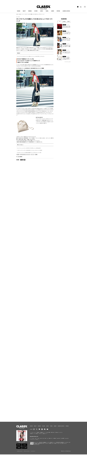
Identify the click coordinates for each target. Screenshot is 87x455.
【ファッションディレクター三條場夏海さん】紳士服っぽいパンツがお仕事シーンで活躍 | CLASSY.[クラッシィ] (44, 264)
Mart (43, 438)
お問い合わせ (52, 432)
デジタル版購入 (46, 398)
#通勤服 (36, 154)
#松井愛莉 (18, 154)
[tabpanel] (43, 359)
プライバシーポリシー (27, 451)
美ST (45, 438)
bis (47, 438)
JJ (30, 438)
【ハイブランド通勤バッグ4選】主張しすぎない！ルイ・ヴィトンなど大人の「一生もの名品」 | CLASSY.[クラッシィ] (66, 39)
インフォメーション (33, 432)
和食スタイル (50, 438)
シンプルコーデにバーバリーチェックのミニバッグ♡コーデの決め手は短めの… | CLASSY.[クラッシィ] (44, 341)
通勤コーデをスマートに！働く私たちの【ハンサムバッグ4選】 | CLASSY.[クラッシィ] (25, 214)
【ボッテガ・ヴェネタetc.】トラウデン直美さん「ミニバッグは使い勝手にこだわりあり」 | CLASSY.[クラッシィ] (25, 265)
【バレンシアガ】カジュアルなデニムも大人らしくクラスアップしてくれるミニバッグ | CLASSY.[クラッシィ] (25, 290)
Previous (67, 368)
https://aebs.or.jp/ (36, 444)
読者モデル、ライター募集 (34, 433)
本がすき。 (37, 439)
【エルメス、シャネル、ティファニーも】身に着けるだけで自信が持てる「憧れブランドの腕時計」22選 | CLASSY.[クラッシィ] (67, 46)
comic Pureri (67, 438)
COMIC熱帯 (62, 438)
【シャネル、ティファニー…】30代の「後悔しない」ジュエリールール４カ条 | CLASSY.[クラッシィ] (67, 52)
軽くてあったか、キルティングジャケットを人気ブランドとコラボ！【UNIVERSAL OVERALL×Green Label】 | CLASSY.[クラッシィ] (44, 316)
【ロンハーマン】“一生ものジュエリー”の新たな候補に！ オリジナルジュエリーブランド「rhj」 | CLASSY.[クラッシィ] (67, 33)
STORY (38, 438)
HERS (41, 438)
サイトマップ (33, 451)
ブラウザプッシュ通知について (42, 433)
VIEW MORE (64, 415)
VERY (35, 438)
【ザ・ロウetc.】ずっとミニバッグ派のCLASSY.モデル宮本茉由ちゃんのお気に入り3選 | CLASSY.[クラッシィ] (44, 238)
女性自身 (54, 438)
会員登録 (38, 432)
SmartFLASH (58, 438)
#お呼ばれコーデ (68, 379)
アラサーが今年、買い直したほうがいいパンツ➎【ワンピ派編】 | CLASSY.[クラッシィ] (44, 290)
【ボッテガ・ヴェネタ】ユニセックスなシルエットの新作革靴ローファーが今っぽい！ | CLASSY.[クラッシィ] (25, 341)
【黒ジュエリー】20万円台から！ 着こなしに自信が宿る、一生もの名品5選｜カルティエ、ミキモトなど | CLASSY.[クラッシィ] (66, 58)
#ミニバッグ (32, 154)
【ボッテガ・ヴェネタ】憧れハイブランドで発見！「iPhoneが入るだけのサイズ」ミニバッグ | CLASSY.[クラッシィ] (25, 239)
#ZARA (65, 382)
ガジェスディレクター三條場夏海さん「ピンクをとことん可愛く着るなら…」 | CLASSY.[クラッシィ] (44, 189)
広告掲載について (42, 432)
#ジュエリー (59, 379)
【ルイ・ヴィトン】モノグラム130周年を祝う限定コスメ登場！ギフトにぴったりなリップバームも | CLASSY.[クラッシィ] (67, 27)
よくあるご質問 (48, 432)
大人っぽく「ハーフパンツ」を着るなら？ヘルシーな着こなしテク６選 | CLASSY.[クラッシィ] (44, 214)
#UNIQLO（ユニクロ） (60, 382)
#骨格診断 (69, 382)
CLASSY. (33, 438)
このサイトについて (19, 451)
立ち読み (46, 391)
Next (70, 368)
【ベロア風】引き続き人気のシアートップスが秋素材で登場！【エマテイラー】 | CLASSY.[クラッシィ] (25, 189)
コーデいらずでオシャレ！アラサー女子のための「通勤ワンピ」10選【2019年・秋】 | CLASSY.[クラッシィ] (25, 315)
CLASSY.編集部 (19, 156)
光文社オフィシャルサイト (59, 432)
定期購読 (46, 394)
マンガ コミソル (32, 439)
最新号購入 (46, 388)
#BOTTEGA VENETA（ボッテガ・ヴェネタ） (25, 154)
